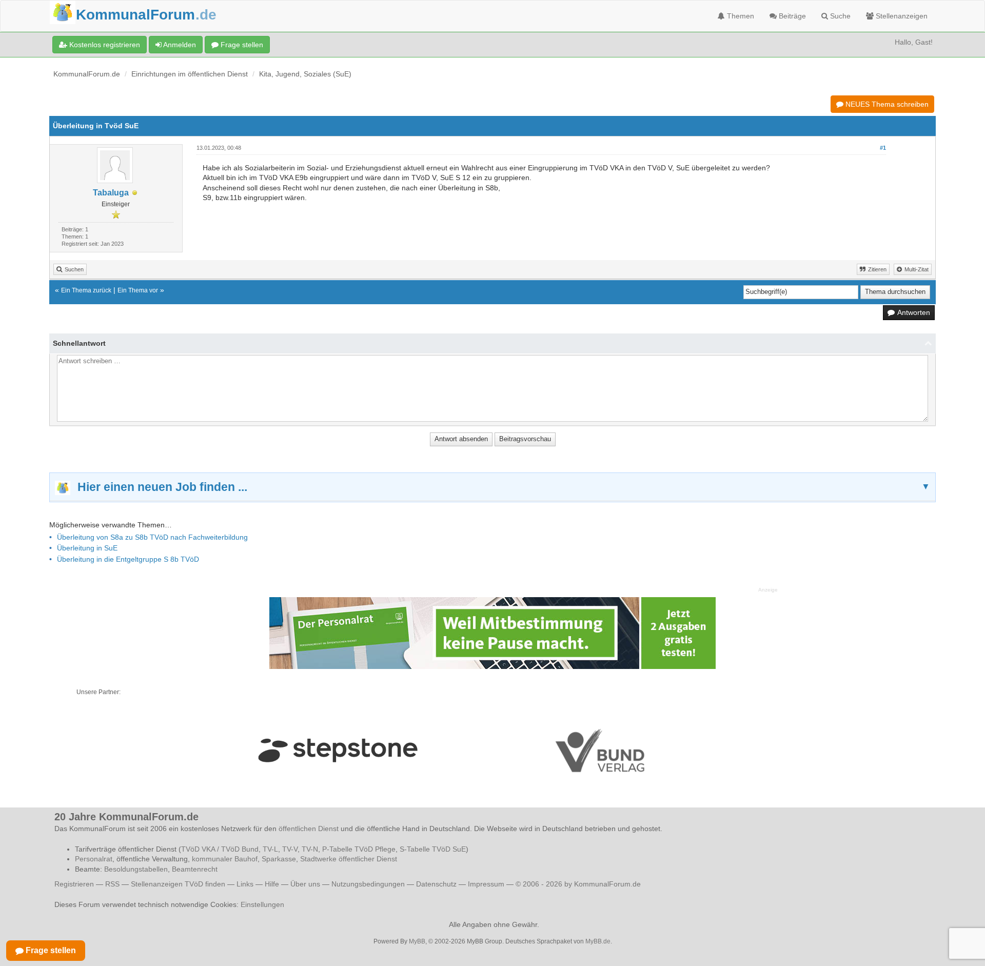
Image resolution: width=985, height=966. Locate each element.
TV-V (290, 849)
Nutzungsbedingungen (368, 884)
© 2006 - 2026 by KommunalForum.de (578, 884)
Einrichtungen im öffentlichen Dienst (189, 74)
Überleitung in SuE (87, 548)
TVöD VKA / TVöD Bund (220, 849)
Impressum (486, 884)
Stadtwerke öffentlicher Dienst (348, 859)
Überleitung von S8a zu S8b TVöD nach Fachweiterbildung (152, 537)
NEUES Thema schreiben (886, 104)
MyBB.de (597, 941)
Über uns (305, 884)
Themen (739, 16)
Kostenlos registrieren (103, 45)
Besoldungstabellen (136, 869)
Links (245, 884)
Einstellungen (262, 904)
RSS (112, 884)
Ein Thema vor (137, 290)
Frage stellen (241, 45)
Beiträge (791, 16)
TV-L (270, 849)
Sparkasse (279, 859)
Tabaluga (111, 192)
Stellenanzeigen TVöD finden (178, 884)
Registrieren (75, 884)
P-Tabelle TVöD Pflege (359, 849)
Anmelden (179, 45)
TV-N (310, 849)
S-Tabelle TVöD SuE (433, 849)
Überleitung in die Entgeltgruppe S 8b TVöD (128, 559)
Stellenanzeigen (901, 16)
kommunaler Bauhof (225, 859)
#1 (883, 148)
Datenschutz (436, 884)
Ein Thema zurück (86, 290)
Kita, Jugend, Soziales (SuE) (305, 74)
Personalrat (93, 859)
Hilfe (272, 884)
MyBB (417, 941)
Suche (839, 16)
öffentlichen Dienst (309, 828)
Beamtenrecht (195, 869)
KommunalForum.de (86, 74)
